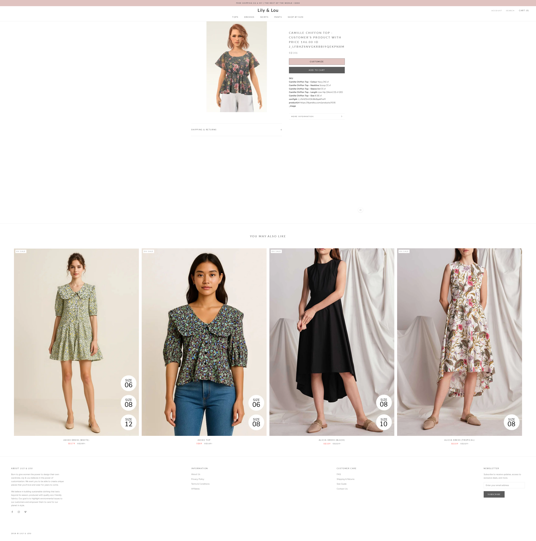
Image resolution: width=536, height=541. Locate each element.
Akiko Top (204, 440)
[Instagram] (19, 511)
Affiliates (195, 489)
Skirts (264, 17)
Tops (235, 17)
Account (496, 10)
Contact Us (342, 489)
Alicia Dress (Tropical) (459, 440)
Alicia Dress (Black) (332, 440)
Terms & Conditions (200, 484)
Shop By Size (296, 17)
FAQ (339, 474)
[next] (527, 343)
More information (302, 116)
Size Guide (341, 484)
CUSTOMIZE (317, 61)
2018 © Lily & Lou (21, 533)
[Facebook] (12, 511)
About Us (195, 474)
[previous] (9, 343)
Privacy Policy (197, 479)
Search (510, 10)
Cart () (524, 10)
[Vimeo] (25, 511)
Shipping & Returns (204, 129)
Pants (278, 17)
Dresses (249, 17)
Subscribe (494, 494)
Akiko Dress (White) (76, 440)
